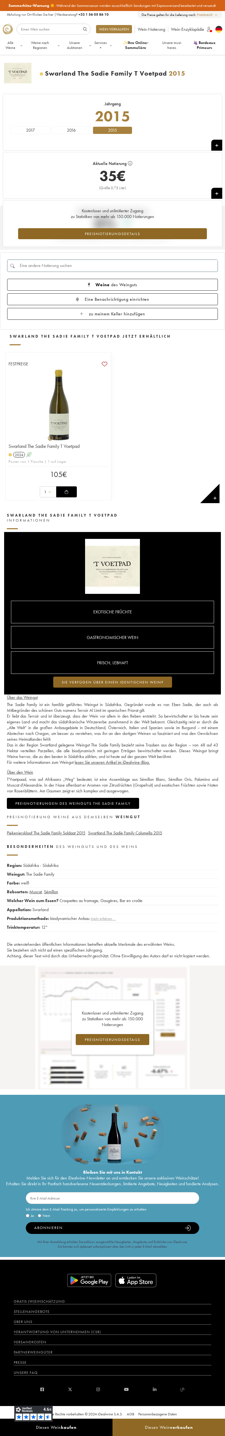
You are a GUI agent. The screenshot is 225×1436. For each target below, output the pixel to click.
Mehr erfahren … (103, 918)
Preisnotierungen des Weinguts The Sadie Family (73, 803)
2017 (30, 130)
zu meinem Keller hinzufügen (117, 314)
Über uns (23, 1321)
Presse (20, 1362)
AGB (130, 1414)
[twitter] (70, 1389)
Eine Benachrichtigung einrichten (117, 299)
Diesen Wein (56, 1427)
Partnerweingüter (33, 1352)
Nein (46, 1215)
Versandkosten (30, 1341)
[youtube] (126, 1389)
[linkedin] (154, 1389)
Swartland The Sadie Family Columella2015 (125, 833)
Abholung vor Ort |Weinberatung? (58, 14)
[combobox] (207, 15)
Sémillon (51, 892)
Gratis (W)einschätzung (39, 1301)
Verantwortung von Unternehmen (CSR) (57, 1331)
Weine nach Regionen (40, 45)
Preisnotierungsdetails (112, 233)
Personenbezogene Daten (157, 1414)
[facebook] (42, 1389)
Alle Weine (10, 45)
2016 (71, 130)
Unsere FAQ (26, 1372)
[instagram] (98, 1389)
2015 (112, 130)
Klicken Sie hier (43, 14)
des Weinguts (116, 285)
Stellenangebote (32, 1311)
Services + (100, 45)
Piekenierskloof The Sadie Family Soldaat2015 (46, 833)
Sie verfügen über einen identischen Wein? (113, 682)
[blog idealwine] (183, 1389)
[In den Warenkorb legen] (66, 491)
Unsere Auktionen (74, 45)
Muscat (35, 892)
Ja (32, 1215)
